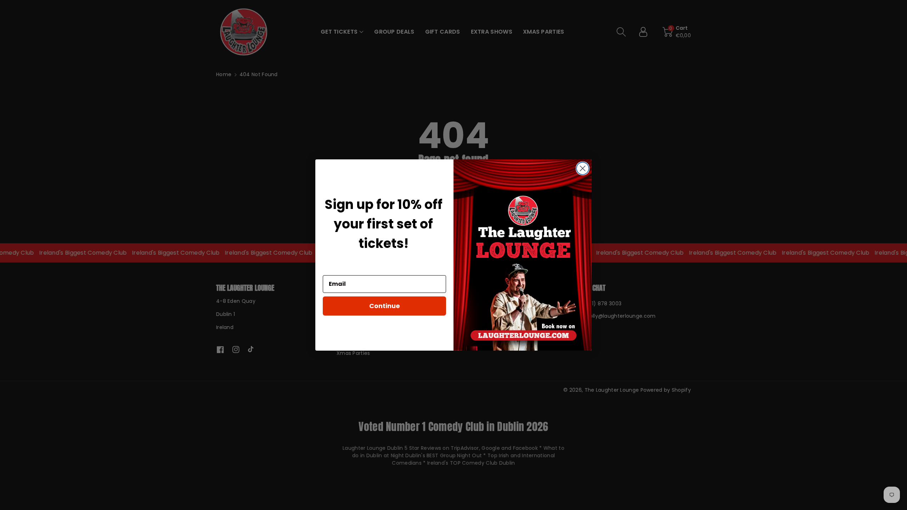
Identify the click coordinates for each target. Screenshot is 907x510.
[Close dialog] (582, 168)
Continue (384, 305)
